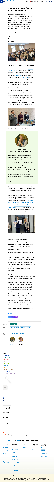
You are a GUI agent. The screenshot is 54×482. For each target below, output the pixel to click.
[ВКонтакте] (9, 313)
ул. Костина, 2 (13, 407)
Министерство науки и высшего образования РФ (45, 449)
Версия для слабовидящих (5, 457)
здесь (28, 477)
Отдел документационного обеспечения (11, 419)
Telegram (6, 397)
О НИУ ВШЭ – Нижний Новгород (6, 446)
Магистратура (15, 447)
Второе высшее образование (15, 450)
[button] (9, 117)
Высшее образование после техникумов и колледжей (16, 454)
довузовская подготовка (25, 327)
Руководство (5, 449)
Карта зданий (5, 427)
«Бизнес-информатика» (14, 202)
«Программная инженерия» (23, 204)
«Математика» (29, 200)
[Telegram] (11, 313)
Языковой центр (15, 467)
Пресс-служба (6, 412)
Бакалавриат (14, 446)
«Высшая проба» (18, 75)
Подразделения (6, 455)
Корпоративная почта (36, 447)
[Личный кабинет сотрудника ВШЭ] (49, 1)
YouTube (6, 400)
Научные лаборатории (24, 446)
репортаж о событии (15, 327)
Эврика (26, 77)
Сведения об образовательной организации (6, 452)
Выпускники (14, 468)
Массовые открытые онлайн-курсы (45, 455)
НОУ (22, 77)
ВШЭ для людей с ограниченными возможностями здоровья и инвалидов (6, 462)
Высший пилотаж (16, 74)
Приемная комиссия (7, 404)
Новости (18, 440)
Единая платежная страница (6, 467)
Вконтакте (6, 398)
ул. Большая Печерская (15, 414)
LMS (32, 449)
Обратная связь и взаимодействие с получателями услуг (16, 472)
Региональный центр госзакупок (16, 465)
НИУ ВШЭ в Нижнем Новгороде (17, 333)
